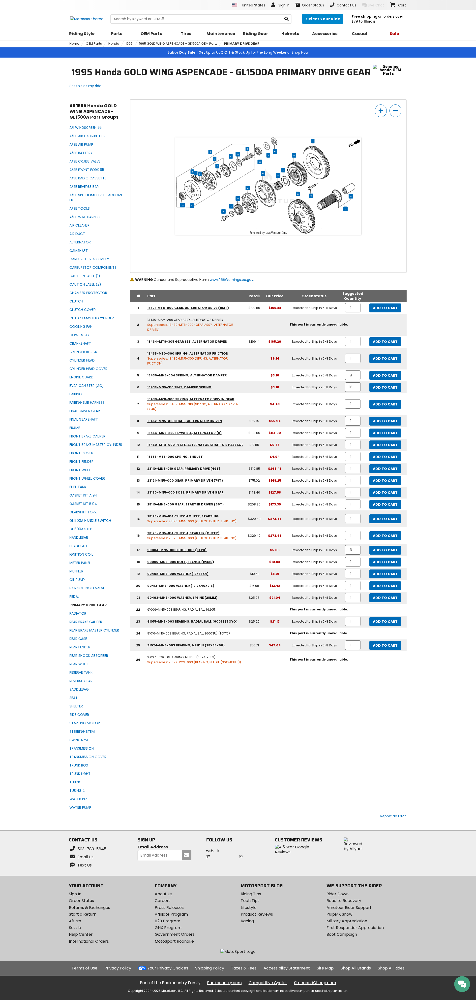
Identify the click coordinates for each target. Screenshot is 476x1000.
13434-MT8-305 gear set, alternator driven (187, 341)
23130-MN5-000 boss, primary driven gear (185, 492)
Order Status (81, 900)
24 (260, 162)
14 (345, 209)
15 (263, 173)
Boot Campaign (342, 934)
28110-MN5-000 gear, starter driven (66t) (185, 504)
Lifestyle (249, 907)
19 (231, 206)
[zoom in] (381, 110)
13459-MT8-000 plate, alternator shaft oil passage (195, 445)
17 (311, 196)
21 (283, 170)
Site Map (325, 968)
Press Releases (169, 907)
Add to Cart (385, 307)
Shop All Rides (391, 968)
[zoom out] (395, 110)
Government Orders (175, 934)
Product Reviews (257, 914)
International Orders (89, 941)
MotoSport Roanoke (174, 941)
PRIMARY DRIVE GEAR (242, 43)
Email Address (153, 847)
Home (74, 43)
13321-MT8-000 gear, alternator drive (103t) (188, 308)
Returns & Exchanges (89, 907)
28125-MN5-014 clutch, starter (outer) (183, 533)
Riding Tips (251, 894)
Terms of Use (84, 968)
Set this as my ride (85, 85)
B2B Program (167, 921)
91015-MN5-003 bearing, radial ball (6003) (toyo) (192, 621)
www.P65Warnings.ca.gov (231, 279)
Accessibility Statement (287, 968)
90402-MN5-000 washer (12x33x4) (177, 574)
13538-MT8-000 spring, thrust (175, 457)
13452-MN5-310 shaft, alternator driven (184, 421)
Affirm (75, 921)
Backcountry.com (224, 983)
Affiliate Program (171, 914)
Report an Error (393, 816)
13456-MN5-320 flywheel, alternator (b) (184, 433)
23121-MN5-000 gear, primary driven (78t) (185, 480)
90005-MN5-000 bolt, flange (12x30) (180, 562)
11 (268, 155)
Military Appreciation (347, 921)
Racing (247, 921)
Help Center (81, 934)
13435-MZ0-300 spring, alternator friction (187, 353)
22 (238, 198)
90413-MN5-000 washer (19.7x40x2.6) (180, 586)
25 (351, 196)
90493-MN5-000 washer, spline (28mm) (182, 598)
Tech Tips (250, 900)
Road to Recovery (344, 900)
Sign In (75, 894)
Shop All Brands (356, 968)
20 (238, 154)
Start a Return (82, 914)
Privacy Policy (117, 968)
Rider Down (338, 894)
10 (275, 151)
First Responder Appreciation (355, 928)
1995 (129, 43)
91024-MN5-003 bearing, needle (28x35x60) (186, 645)
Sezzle (75, 928)
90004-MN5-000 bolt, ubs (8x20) (177, 550)
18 (223, 211)
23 (182, 205)
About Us (163, 894)
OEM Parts (94, 43)
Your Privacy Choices (168, 968)
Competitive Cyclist (268, 983)
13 (297, 194)
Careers (163, 900)
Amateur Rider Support (349, 907)
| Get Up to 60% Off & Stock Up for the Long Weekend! (238, 52)
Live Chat (376, 5)
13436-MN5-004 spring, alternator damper (187, 375)
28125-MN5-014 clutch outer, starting (183, 516)
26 (278, 175)
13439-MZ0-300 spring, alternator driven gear (190, 399)
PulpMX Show (339, 914)
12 (294, 155)
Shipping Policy (209, 968)
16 (248, 188)
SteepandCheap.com (315, 983)
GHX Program (168, 928)
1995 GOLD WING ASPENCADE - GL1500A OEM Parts (178, 43)
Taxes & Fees (244, 968)
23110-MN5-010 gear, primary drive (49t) (183, 469)
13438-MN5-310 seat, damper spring (179, 387)
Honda (113, 43)
